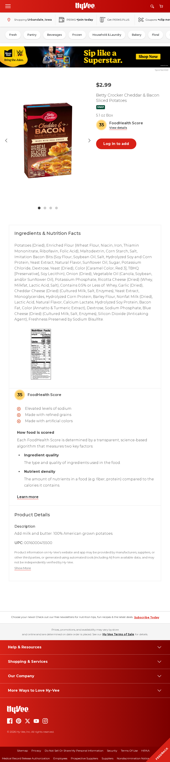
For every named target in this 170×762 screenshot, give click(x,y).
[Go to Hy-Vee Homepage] (85, 6)
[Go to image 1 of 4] (39, 208)
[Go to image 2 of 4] (45, 208)
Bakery (136, 34)
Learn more (28, 497)
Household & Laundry (107, 34)
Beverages (54, 34)
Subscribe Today (146, 617)
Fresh (13, 34)
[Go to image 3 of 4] (51, 208)
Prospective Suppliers (84, 758)
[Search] (152, 6)
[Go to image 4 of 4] (56, 208)
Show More (22, 568)
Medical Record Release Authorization (26, 758)
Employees (60, 758)
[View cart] (161, 6)
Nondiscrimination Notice (133, 758)
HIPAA (145, 750)
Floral (155, 34)
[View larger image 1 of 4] (48, 140)
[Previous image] (6, 140)
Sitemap (22, 750)
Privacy (36, 750)
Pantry (32, 34)
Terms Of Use (129, 750)
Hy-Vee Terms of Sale (118, 634)
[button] (118, 128)
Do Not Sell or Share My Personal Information (74, 750)
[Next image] (89, 140)
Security (112, 750)
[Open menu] (8, 6)
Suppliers (107, 758)
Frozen (77, 34)
